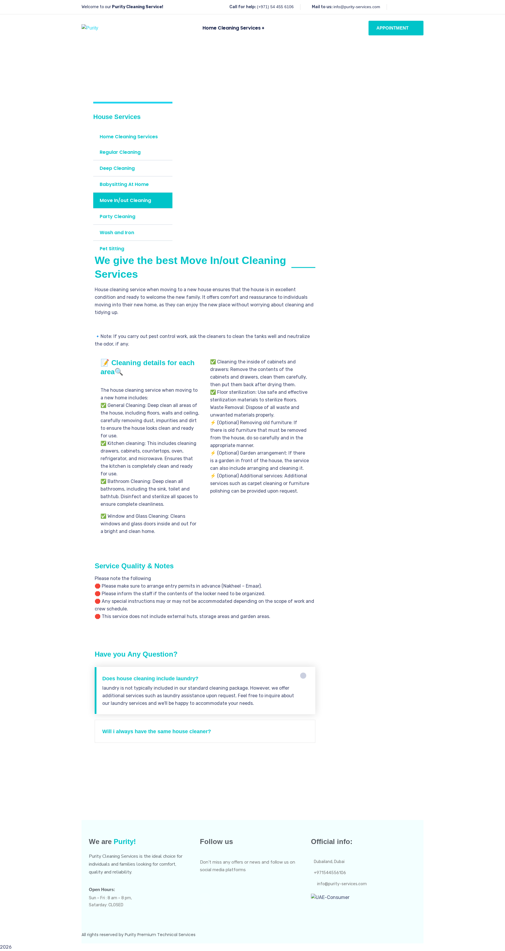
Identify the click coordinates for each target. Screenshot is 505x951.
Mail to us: (322, 6)
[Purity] (90, 28)
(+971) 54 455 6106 (275, 6)
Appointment (392, 27)
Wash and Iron (117, 232)
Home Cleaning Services (129, 136)
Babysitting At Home (124, 184)
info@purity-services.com (356, 6)
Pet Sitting (112, 248)
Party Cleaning (117, 216)
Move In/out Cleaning (125, 200)
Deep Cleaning (117, 168)
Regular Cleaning (120, 152)
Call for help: (242, 6)
